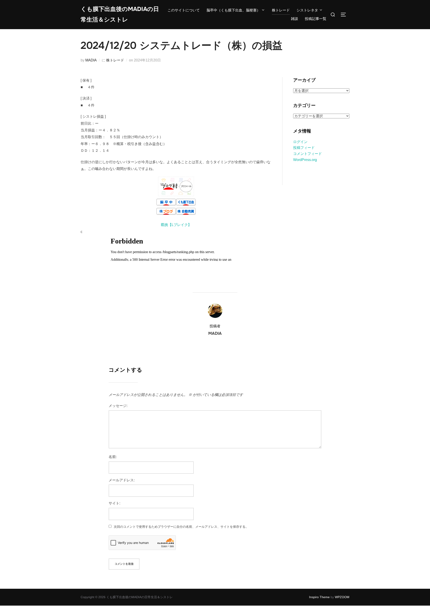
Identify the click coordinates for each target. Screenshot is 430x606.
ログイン (300, 142)
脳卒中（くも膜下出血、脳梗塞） (233, 10)
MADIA (91, 60)
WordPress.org (305, 160)
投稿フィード (304, 148)
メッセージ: (118, 406)
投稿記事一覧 (315, 18)
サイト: (114, 503)
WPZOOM (342, 597)
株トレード (281, 10)
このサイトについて (184, 10)
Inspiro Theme (319, 597)
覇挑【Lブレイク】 (176, 225)
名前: (113, 457)
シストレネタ (307, 10)
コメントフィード (307, 154)
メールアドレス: (122, 480)
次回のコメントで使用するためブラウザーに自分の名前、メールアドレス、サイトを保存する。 (181, 526)
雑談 (294, 18)
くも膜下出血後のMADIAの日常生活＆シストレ (120, 14)
